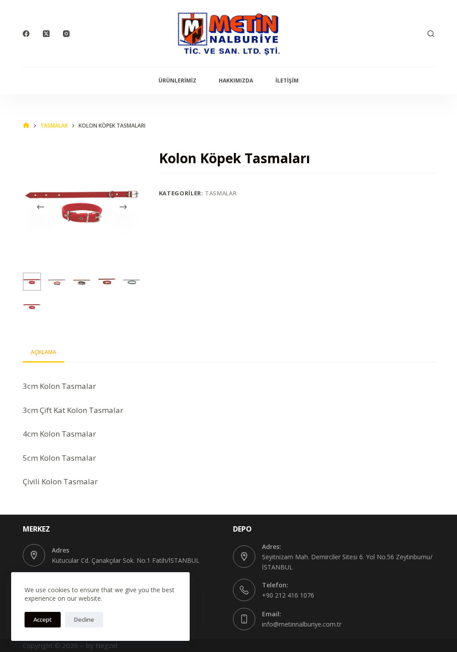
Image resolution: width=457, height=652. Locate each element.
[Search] (431, 33)
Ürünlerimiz (177, 80)
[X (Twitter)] (46, 33)
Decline (84, 619)
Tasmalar (221, 193)
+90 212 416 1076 (288, 595)
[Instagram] (66, 33)
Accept (42, 619)
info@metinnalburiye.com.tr (301, 624)
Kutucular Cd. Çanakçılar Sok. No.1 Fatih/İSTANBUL (125, 560)
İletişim (287, 80)
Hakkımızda (236, 80)
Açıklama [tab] (43, 352)
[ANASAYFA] (26, 125)
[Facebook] (26, 33)
